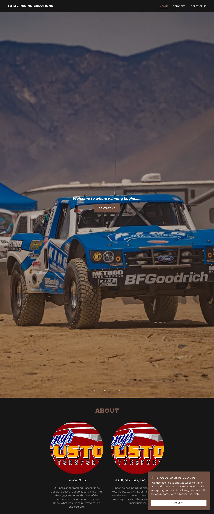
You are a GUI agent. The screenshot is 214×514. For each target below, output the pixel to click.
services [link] (179, 6)
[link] (30, 6)
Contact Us (107, 208)
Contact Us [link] (198, 6)
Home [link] (163, 6)
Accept (179, 503)
